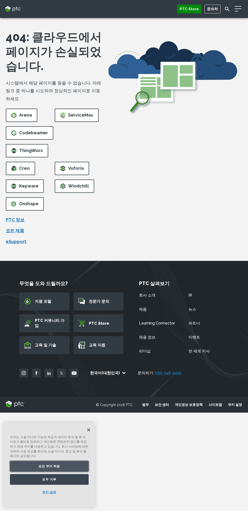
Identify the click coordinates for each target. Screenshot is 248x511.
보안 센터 (162, 405)
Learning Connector (157, 323)
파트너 (194, 323)
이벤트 (194, 337)
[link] (21, 116)
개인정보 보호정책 (189, 405)
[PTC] (15, 404)
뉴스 (192, 309)
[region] (49, 465)
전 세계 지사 (199, 351)
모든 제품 (15, 230)
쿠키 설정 (235, 405)
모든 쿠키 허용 (49, 466)
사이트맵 (215, 405)
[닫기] (88, 430)
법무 (145, 405)
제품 (143, 309)
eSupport (16, 241)
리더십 (145, 351)
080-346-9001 (168, 373)
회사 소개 (147, 295)
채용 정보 (147, 337)
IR (190, 295)
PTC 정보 (15, 219)
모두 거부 (49, 479)
